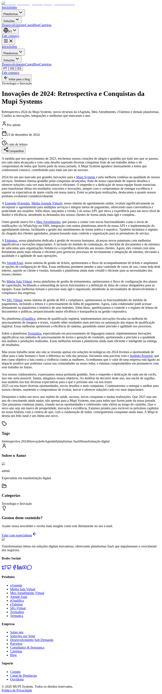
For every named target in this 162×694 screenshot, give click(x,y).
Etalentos (11, 240)
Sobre (13, 7)
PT (5, 68)
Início (5, 7)
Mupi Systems (85, 177)
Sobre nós (16, 632)
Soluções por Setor (22, 636)
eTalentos (16, 604)
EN (12, 68)
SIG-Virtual (18, 608)
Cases (29, 25)
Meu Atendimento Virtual (27, 593)
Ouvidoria (17, 679)
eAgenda (16, 585)
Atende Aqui (18, 597)
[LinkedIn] (19, 568)
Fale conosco (10, 36)
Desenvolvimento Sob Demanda (31, 640)
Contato (15, 672)
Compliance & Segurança (27, 647)
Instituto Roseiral (141, 356)
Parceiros (16, 643)
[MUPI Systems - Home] (38, 3)
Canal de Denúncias (23, 675)
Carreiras (45, 25)
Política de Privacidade (17, 690)
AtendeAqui (15, 263)
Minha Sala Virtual (19, 281)
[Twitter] (4, 568)
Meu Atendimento (48, 222)
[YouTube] (24, 568)
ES (19, 68)
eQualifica (28, 318)
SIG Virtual (14, 300)
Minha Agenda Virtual (46, 203)
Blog (36, 25)
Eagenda (10, 203)
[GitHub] (9, 568)
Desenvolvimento (13, 25)
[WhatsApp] (29, 568)
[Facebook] (14, 568)
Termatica (16, 616)
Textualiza (34, 333)
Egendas (24, 203)
